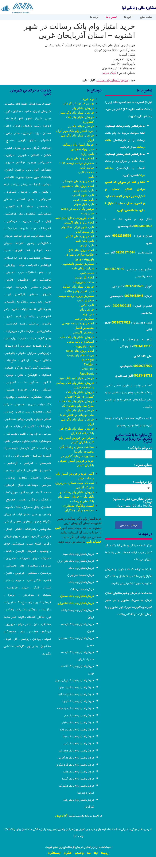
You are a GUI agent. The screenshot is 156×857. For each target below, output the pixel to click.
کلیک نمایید (109, 73)
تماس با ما (111, 17)
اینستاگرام (54, 853)
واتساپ (79, 853)
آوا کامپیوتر (60, 816)
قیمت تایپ (87, 273)
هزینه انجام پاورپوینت (80, 355)
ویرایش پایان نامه (83, 268)
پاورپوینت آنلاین (84, 231)
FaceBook (87, 373)
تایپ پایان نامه (85, 241)
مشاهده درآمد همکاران (79, 510)
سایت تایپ (87, 167)
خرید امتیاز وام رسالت (79, 291)
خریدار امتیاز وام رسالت (78, 144)
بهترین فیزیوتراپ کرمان (78, 103)
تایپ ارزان (87, 154)
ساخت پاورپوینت (83, 282)
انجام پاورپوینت (84, 277)
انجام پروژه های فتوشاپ (78, 181)
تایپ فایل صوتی (83, 204)
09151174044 (125, 252)
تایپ (91, 176)
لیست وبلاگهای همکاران (78, 506)
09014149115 (142, 346)
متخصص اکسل (84, 328)
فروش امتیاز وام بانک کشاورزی (75, 603)
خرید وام (88, 314)
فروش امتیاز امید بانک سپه (76, 378)
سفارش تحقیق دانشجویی (78, 263)
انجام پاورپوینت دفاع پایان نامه (74, 218)
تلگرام (67, 853)
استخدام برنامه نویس (80, 341)
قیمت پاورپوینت (84, 346)
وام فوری (88, 99)
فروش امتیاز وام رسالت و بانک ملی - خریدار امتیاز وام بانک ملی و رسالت (76, 496)
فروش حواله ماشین (81, 126)
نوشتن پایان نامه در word (77, 209)
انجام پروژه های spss (80, 351)
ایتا (96, 853)
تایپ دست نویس (83, 190)
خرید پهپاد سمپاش (82, 149)
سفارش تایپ (85, 300)
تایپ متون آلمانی (83, 195)
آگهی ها (128, 17)
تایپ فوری (87, 245)
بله (89, 853)
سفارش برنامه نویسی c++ (76, 163)
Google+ (87, 360)
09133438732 (142, 376)
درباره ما (94, 17)
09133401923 (142, 226)
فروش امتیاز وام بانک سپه (77, 112)
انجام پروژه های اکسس (79, 222)
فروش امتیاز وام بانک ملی (77, 337)
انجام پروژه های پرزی (80, 158)
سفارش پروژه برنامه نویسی (76, 296)
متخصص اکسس (83, 332)
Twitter (89, 364)
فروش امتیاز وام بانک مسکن (77, 596)
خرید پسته (87, 213)
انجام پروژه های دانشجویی (77, 186)
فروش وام (87, 309)
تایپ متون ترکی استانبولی (77, 227)
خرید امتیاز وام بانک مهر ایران (75, 131)
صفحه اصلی (146, 17)
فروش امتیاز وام (83, 108)
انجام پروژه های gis (81, 250)
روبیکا (104, 853)
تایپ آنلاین (87, 305)
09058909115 (114, 269)
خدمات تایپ (86, 172)
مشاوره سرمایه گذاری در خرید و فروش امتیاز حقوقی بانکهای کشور (76, 460)
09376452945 (133, 296)
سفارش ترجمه (84, 318)
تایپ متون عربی (83, 199)
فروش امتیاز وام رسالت (112, 80)
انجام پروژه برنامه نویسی (78, 323)
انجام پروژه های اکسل (79, 236)
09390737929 (120, 323)
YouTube (87, 369)
